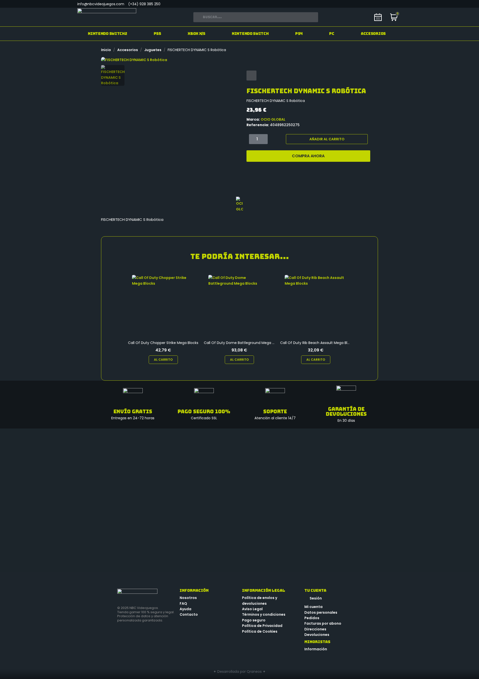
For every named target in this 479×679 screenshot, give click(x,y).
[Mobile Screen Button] (364, 3)
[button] (106, 59)
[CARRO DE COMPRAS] (394, 17)
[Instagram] (398, 3)
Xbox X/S (196, 33)
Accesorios (373, 33)
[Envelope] (375, 3)
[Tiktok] (386, 3)
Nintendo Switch (250, 33)
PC (331, 33)
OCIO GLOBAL (273, 119)
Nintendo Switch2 (107, 33)
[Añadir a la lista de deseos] (251, 76)
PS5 (157, 33)
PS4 (299, 33)
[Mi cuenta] (362, 17)
